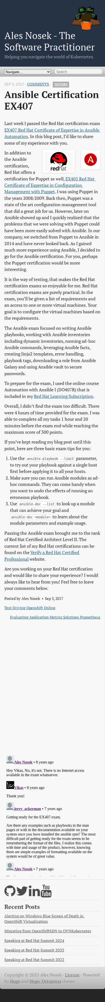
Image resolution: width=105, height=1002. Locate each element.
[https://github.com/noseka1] (9, 894)
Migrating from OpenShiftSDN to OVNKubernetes (47, 931)
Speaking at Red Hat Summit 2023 (34, 950)
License (72, 975)
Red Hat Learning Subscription (63, 396)
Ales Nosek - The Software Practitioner (49, 41)
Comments (38, 84)
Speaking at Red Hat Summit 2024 (34, 940)
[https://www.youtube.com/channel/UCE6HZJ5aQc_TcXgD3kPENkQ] (46, 894)
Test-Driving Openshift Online (29, 607)
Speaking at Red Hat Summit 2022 (34, 959)
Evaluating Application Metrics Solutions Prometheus (55, 617)
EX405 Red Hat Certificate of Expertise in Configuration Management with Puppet (49, 185)
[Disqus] (52, 687)
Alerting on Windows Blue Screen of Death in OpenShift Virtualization (44, 918)
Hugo (15, 981)
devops (61, 84)
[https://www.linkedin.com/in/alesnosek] (34, 894)
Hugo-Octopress (45, 981)
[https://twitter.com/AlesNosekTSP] (22, 894)
